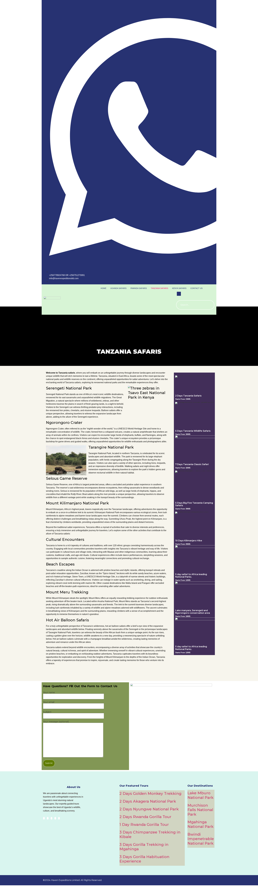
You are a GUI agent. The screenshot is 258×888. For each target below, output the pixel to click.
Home (103, 288)
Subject (47, 712)
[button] (179, 294)
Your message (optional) (56, 722)
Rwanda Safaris (138, 288)
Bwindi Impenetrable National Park (200, 839)
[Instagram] (59, 818)
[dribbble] (55, 818)
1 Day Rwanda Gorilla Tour (144, 824)
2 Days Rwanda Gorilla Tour (145, 816)
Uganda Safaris (118, 288)
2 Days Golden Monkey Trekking (150, 793)
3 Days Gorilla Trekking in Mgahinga (143, 846)
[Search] (209, 305)
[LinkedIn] (51, 818)
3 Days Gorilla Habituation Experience (144, 859)
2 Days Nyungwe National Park (149, 809)
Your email (48, 702)
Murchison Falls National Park (200, 810)
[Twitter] (48, 818)
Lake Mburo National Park (200, 795)
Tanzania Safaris (159, 288)
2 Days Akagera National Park (147, 801)
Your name (49, 692)
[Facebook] (44, 818)
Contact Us (196, 288)
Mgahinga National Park (200, 824)
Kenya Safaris (179, 288)
